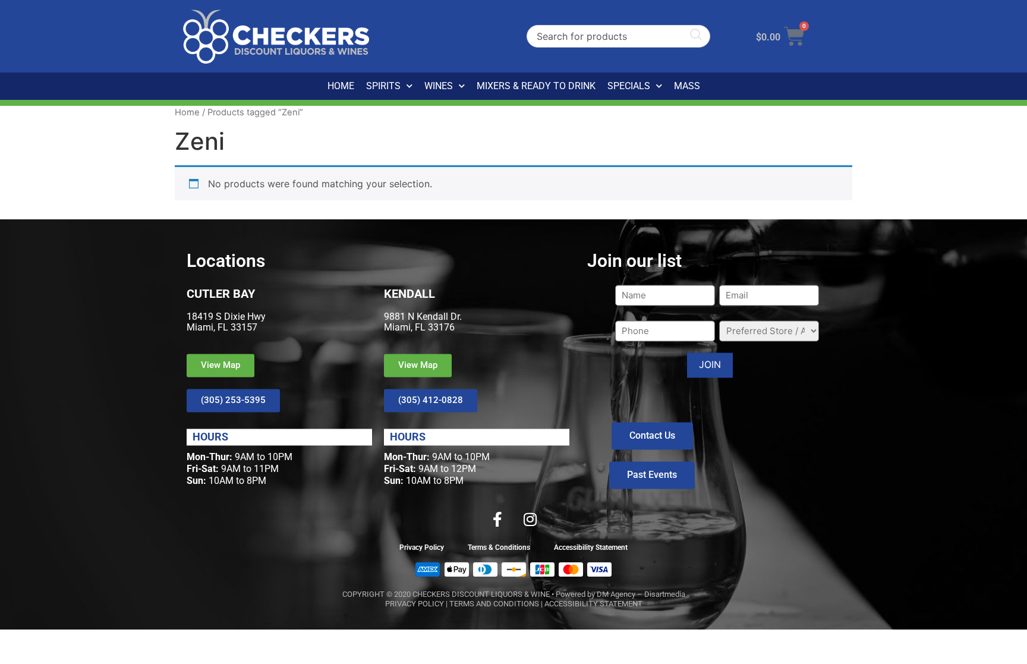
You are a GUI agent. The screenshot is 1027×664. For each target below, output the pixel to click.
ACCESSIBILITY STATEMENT (593, 603)
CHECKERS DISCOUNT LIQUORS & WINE (481, 594)
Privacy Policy (421, 547)
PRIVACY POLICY (414, 603)
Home (340, 86)
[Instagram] (530, 519)
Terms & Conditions (499, 547)
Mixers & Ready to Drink (536, 86)
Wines (438, 86)
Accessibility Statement (591, 547)
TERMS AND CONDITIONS (494, 603)
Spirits (383, 86)
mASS (687, 86)
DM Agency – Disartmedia (641, 594)
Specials (628, 86)
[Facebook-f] (497, 519)
